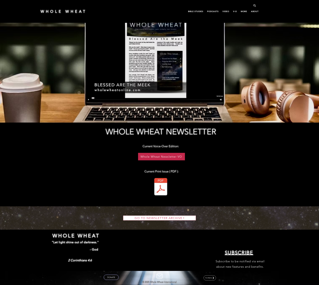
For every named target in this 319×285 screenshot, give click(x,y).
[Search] (254, 5)
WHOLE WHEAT (64, 11)
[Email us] (159, 276)
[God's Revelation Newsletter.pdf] (160, 187)
